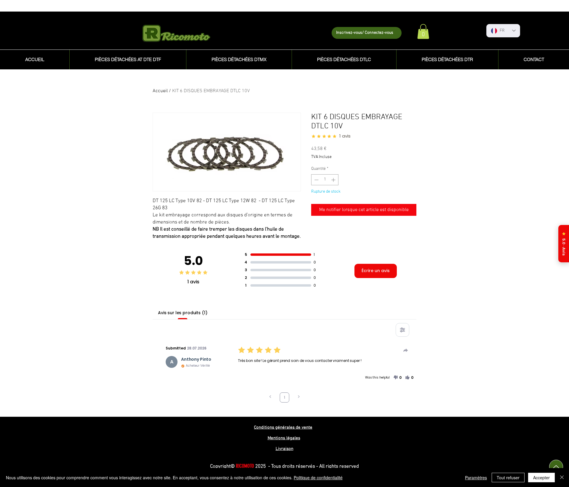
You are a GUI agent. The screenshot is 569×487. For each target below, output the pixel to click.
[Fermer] (561, 477)
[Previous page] (270, 397)
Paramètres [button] (476, 477)
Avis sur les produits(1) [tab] (182, 313)
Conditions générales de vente (283, 427)
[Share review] (405, 350)
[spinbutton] (324, 180)
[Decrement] (315, 180)
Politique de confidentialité (318, 477)
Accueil (160, 91)
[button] (423, 31)
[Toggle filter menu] (402, 330)
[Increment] (334, 180)
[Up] (556, 467)
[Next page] (298, 397)
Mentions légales (284, 438)
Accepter (541, 477)
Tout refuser (508, 477)
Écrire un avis (376, 271)
